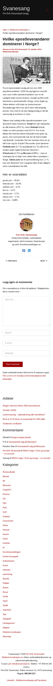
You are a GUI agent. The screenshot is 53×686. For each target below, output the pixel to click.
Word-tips (7, 636)
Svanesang (16, 8)
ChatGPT (7, 490)
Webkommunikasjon (10, 52)
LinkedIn (10, 680)
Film (5, 503)
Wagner (6, 628)
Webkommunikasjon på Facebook (31, 680)
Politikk (6, 583)
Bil (4, 481)
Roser (5, 592)
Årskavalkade (9, 472)
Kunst (5, 565)
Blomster (7, 485)
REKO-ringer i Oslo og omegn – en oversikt (31, 458)
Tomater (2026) (9, 410)
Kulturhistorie (8, 561)
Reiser (6, 588)
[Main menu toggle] (47, 10)
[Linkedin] (29, 250)
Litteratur (6, 570)
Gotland (6, 516)
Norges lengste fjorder (21, 437)
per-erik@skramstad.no (18, 664)
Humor (6, 534)
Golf (4, 512)
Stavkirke (7, 610)
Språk (5, 605)
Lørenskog (7, 574)
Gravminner (8, 521)
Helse (5, 525)
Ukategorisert (9, 623)
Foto (5, 508)
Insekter (6, 543)
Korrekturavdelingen (12, 552)
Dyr (4, 499)
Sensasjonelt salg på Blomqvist (22, 442)
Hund (5, 539)
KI (4, 547)
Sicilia (5, 596)
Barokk (6, 476)
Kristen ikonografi (10, 556)
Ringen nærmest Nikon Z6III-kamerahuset (21, 406)
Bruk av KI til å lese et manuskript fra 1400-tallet (24, 419)
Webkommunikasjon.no (12, 657)
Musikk (6, 579)
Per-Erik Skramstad (11, 451)
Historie (6, 530)
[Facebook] (23, 250)
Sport (5, 601)
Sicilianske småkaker (12, 424)
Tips (4, 614)
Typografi (7, 619)
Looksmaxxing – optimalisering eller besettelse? (24, 415)
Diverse (6, 494)
